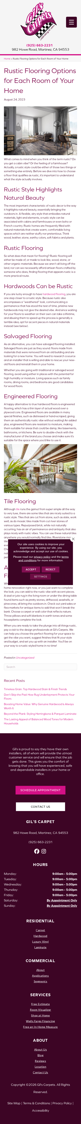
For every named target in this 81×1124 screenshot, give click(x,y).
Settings (40, 576)
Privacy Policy (62, 1103)
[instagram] (43, 851)
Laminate (40, 947)
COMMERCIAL (40, 960)
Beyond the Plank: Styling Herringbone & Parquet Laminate (40, 713)
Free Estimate (40, 1004)
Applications (40, 975)
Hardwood (40, 935)
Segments (40, 981)
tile (18, 509)
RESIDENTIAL (40, 921)
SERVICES (40, 994)
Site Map (13, 1103)
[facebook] (37, 851)
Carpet (40, 930)
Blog (40, 1055)
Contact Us (40, 1072)
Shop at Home (40, 1015)
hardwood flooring (54, 294)
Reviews (40, 1061)
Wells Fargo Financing (40, 1021)
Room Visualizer (40, 1009)
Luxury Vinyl (40, 941)
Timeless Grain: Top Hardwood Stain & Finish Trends (35, 689)
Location (40, 1066)
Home (7, 58)
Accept (31, 569)
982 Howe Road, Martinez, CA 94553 (40, 49)
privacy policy (42, 556)
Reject (50, 569)
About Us (40, 1049)
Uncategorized (25, 657)
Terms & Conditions (36, 1103)
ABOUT (40, 1040)
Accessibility (40, 1110)
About (40, 970)
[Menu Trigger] (71, 22)
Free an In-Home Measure (40, 1026)
